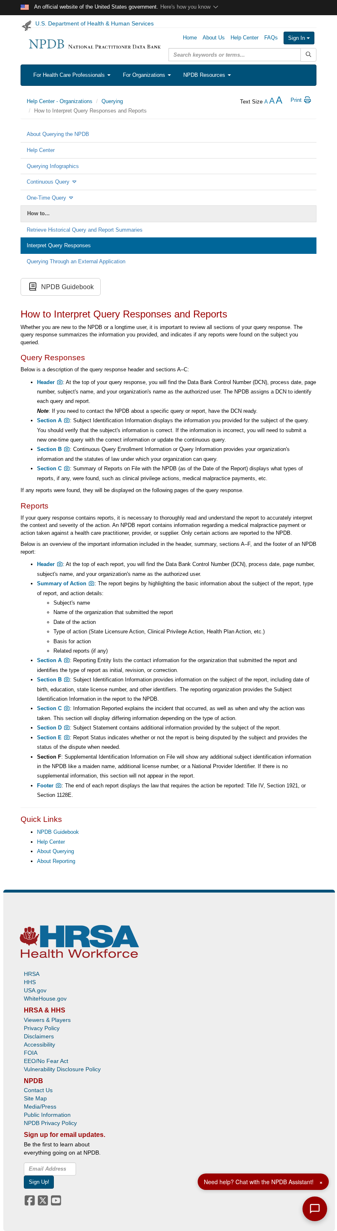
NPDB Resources (205, 75)
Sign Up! (39, 1182)
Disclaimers (39, 1036)
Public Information (47, 1114)
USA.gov (35, 990)
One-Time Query (47, 198)
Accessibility (39, 1044)
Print (297, 100)
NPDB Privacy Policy (50, 1123)
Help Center (41, 150)
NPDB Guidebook (58, 832)
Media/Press (40, 1106)
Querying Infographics (53, 166)
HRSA (31, 974)
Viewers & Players (47, 1020)
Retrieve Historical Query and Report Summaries (85, 230)
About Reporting (56, 861)
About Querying (55, 851)
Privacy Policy (42, 1028)
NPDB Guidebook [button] (66, 286)
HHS (30, 982)
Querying (112, 101)
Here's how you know (186, 7)
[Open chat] (314, 1208)
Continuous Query (49, 182)
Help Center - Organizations (59, 101)
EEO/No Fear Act (46, 1061)
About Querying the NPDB (58, 134)
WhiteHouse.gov (45, 998)
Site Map (35, 1098)
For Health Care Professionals (69, 75)
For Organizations (145, 75)
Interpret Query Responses (59, 245)
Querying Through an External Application (76, 261)
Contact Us (38, 1090)
